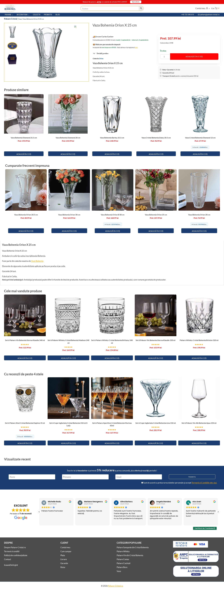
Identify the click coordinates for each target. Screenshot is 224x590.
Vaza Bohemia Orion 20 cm (199, 215)
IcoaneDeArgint (11, 565)
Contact (7, 559)
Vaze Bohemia (37, 261)
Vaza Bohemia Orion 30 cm (69, 215)
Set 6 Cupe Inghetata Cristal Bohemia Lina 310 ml (155, 423)
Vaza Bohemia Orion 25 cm (156, 215)
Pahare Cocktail (123, 563)
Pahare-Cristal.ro (115, 586)
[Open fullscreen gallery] (74, 77)
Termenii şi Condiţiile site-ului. (204, 482)
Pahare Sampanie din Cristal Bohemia (133, 547)
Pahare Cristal (10, 18)
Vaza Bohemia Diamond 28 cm (68, 137)
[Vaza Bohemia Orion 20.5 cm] (47, 52)
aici (136, 47)
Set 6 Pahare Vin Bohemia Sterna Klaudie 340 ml (25, 340)
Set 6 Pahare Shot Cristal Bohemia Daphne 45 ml (25, 423)
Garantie (64, 563)
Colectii (36, 15)
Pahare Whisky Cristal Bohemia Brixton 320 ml (199, 340)
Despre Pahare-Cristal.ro (15, 547)
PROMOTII (48, 15)
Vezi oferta (135, 2)
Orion (101, 58)
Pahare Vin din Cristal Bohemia (130, 555)
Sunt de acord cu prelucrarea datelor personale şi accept (180, 482)
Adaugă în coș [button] (23, 154)
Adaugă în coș (194, 56)
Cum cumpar (65, 551)
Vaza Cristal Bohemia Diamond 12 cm (200, 137)
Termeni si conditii (11, 551)
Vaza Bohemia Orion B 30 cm (112, 215)
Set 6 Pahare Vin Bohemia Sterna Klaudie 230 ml (155, 340)
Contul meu (65, 547)
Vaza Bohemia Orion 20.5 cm (26, 215)
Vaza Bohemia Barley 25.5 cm (112, 137)
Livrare (63, 559)
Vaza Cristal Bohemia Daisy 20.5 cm (156, 137)
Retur (62, 567)
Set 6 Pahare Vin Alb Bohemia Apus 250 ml (199, 423)
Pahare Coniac (123, 559)
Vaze (20, 19)
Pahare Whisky (123, 551)
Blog (58, 15)
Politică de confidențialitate (15, 555)
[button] (209, 8)
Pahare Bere (122, 567)
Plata (62, 555)
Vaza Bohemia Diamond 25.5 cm (24, 137)
